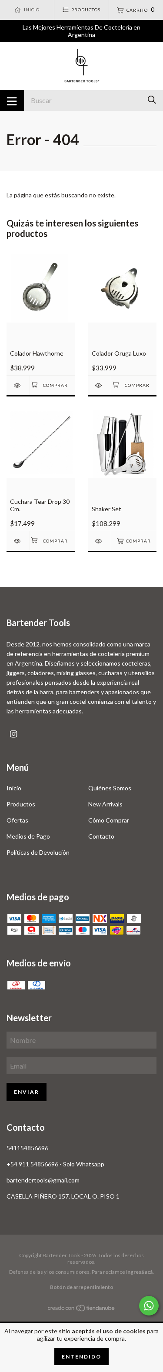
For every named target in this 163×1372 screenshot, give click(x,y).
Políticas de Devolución (38, 852)
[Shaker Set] (99, 541)
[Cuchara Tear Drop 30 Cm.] (18, 541)
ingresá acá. (140, 1272)
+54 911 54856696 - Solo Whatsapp (55, 1164)
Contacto (101, 836)
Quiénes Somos (109, 788)
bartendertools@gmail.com (43, 1180)
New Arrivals (105, 804)
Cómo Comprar (108, 820)
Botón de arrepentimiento (81, 1287)
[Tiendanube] (81, 1309)
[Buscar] (152, 99)
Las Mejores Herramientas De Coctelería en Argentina (81, 30)
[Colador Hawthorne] (18, 385)
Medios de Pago (28, 836)
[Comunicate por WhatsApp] (149, 1305)
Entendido (81, 1356)
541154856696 (27, 1148)
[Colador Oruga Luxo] (99, 385)
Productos (21, 804)
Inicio (14, 788)
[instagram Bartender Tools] (13, 734)
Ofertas (17, 820)
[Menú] (12, 100)
